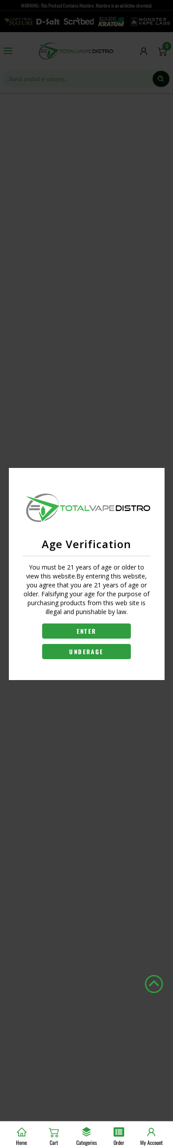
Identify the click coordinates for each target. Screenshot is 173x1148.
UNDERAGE (86, 651)
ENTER (87, 631)
